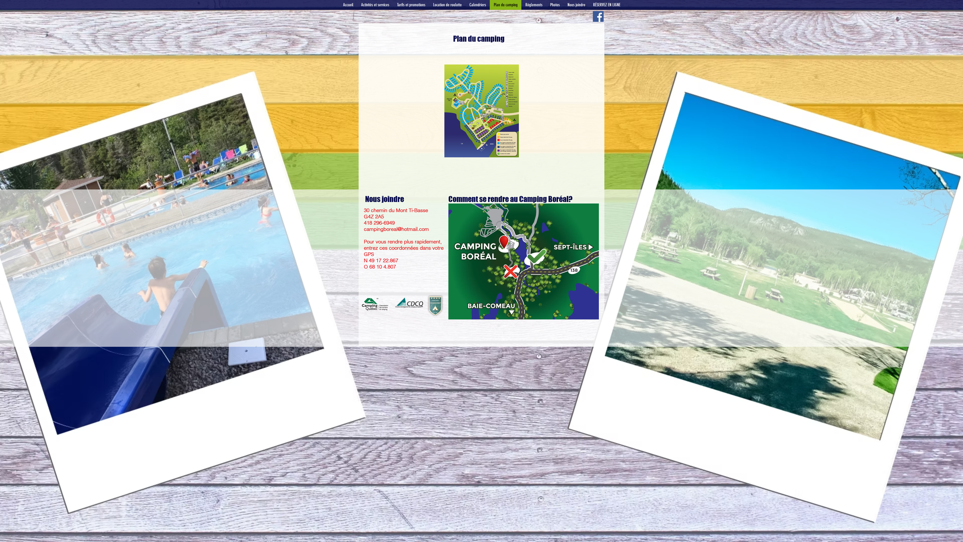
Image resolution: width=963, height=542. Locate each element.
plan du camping (466, 51)
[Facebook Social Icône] (598, 16)
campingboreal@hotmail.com (396, 229)
